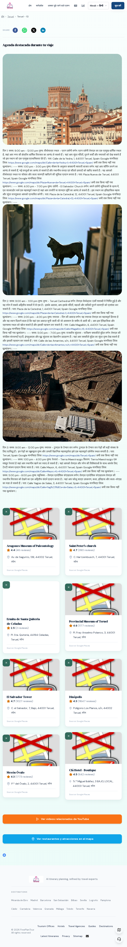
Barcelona (45, 900)
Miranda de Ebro (19, 900)
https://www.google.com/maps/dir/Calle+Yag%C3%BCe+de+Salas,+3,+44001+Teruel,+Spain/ (52, 487)
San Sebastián (61, 900)
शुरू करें (118, 5)
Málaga (60, 909)
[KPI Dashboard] (83, 5)
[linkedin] (44, 30)
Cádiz (14, 909)
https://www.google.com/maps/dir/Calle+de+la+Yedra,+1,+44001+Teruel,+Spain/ (50, 162)
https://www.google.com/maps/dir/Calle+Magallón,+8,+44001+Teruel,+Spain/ (68, 328)
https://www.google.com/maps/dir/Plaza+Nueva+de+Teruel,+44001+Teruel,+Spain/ (46, 182)
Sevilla (83, 900)
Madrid (34, 900)
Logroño (93, 900)
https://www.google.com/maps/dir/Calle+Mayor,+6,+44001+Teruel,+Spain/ (42, 471)
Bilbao (74, 900)
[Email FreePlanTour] (89, 936)
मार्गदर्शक (39, 5)
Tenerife (80, 909)
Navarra (91, 909)
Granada (49, 909)
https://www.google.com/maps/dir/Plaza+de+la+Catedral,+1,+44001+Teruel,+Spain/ (47, 313)
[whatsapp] (25, 30)
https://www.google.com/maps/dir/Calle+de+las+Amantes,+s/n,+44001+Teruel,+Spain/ (49, 344)
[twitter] (34, 30)
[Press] (75, 5)
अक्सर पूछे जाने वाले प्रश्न (58, 5)
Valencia (37, 909)
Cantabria (25, 909)
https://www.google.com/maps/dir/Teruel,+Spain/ (69, 455)
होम (30, 5)
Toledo (69, 909)
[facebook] (16, 30)
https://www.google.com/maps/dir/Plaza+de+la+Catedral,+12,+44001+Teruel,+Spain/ (53, 198)
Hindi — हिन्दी (96, 5)
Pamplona (106, 900)
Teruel (10, 16)
